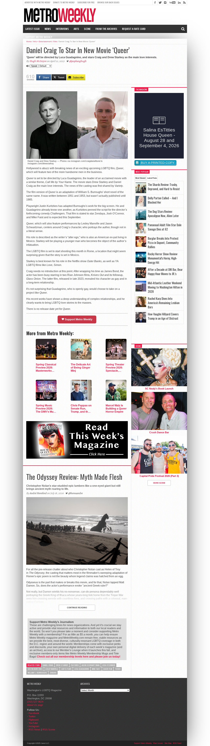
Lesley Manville (51, 668)
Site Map (168, 743)
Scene (87, 29)
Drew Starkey (62, 665)
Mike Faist (96, 668)
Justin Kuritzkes (35, 668)
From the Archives (106, 29)
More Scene (159, 483)
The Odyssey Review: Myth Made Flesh (74, 477)
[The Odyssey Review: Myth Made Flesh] (77, 563)
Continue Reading (77, 608)
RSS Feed (177, 743)
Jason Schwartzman (90, 665)
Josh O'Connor (108, 665)
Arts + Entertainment (42, 41)
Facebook (34, 713)
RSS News (35, 729)
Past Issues (158, 743)
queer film (107, 668)
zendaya (53, 672)
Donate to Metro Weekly (63, 2)
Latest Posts (152, 178)
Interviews (62, 29)
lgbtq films (66, 668)
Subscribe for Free (85, 2)
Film (55, 41)
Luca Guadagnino (81, 668)
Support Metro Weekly (38, 37)
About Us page (35, 705)
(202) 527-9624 (35, 701)
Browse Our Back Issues (108, 2)
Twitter (32, 716)
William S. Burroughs (37, 672)
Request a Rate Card (134, 29)
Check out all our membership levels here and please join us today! (78, 656)
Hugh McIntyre (38, 61)
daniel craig (47, 665)
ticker (118, 668)
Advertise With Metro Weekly (37, 2)
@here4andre (75, 493)
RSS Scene (48, 729)
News (48, 29)
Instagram (34, 726)
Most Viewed (140, 178)
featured (75, 665)
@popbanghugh (77, 61)
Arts (76, 29)
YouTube (33, 723)
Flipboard (33, 719)
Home (29, 41)
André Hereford (38, 493)
